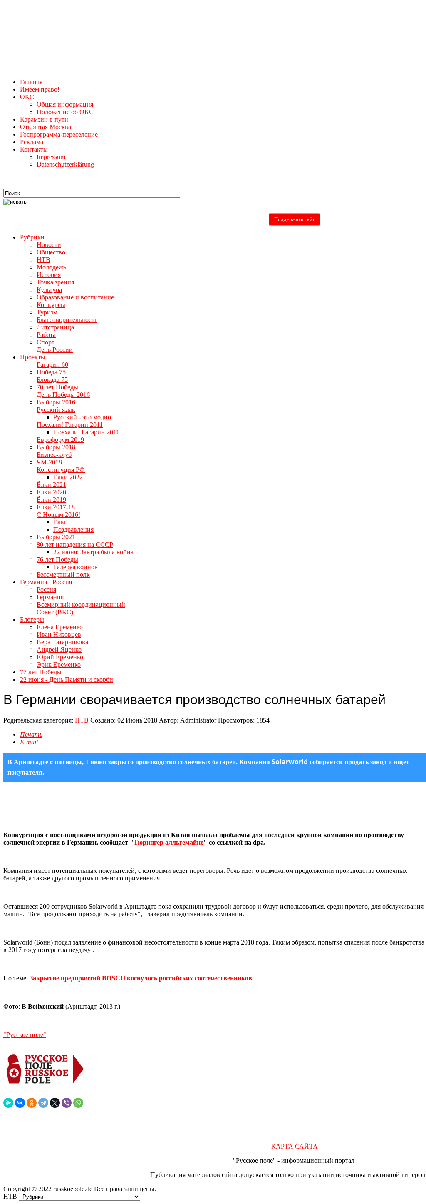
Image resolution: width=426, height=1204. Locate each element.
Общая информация (65, 104)
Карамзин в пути (44, 119)
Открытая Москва (45, 126)
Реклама (31, 141)
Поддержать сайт (294, 219)
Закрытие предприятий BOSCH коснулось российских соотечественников (141, 978)
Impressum (51, 156)
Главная (31, 81)
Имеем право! (39, 89)
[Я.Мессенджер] (8, 1103)
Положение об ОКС (65, 111)
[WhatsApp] (78, 1103)
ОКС (27, 96)
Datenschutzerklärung (65, 164)
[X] (55, 1103)
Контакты (34, 149)
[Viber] (67, 1103)
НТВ (82, 720)
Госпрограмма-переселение (59, 134)
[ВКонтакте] (20, 1103)
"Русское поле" (24, 1034)
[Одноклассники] (32, 1103)
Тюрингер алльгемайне (168, 842)
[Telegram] (43, 1103)
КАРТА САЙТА (294, 1146)
